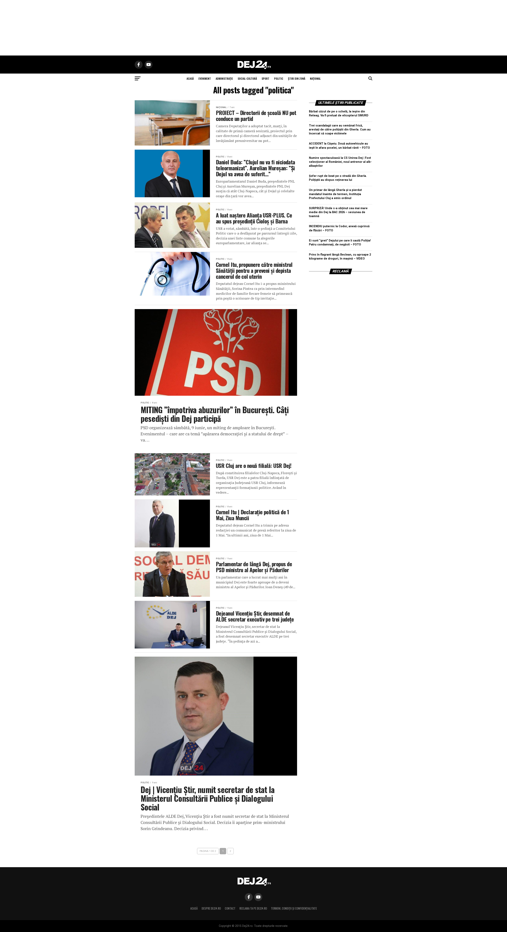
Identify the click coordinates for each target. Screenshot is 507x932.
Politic (278, 78)
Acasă (194, 908)
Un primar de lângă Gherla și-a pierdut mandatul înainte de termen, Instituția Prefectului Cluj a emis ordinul (335, 194)
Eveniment (204, 78)
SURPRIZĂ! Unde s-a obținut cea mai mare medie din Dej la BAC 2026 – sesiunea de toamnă (338, 212)
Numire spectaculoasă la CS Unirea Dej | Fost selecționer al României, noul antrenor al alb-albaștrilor (340, 162)
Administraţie (224, 78)
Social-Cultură (247, 78)
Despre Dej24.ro (211, 908)
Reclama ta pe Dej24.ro (253, 908)
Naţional (315, 78)
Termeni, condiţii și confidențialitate (294, 908)
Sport (265, 78)
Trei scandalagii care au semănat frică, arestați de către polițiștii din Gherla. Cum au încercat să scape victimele (340, 129)
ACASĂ (190, 78)
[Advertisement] (253, 28)
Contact (230, 908)
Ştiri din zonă (296, 78)
